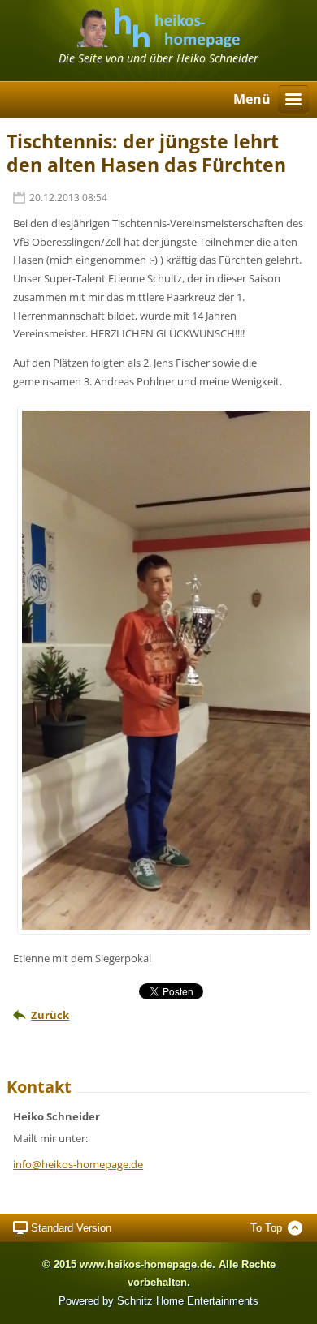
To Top (266, 1228)
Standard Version (71, 1228)
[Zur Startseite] (158, 41)
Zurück (50, 1015)
